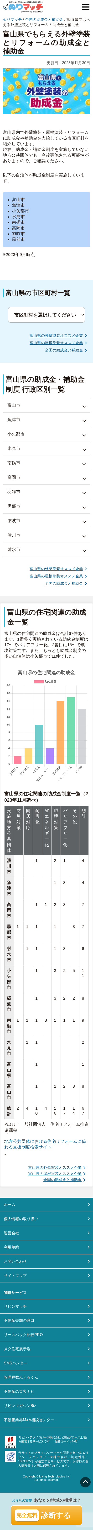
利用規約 (11, 1247)
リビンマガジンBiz (20, 1406)
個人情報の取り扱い (21, 1219)
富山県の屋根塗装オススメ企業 (56, 343)
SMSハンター (15, 1363)
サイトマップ (15, 1276)
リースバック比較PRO (23, 1335)
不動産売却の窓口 (19, 1321)
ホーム (9, 1205)
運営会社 (11, 1233)
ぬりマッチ (12, 20)
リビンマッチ (15, 1306)
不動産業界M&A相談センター (29, 1420)
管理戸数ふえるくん (21, 1377)
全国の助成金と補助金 (44, 20)
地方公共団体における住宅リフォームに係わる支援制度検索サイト (45, 1144)
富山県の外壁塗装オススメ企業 (56, 336)
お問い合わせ (15, 1261)
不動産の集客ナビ (19, 1391)
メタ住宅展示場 (17, 1349)
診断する (43, 1515)
